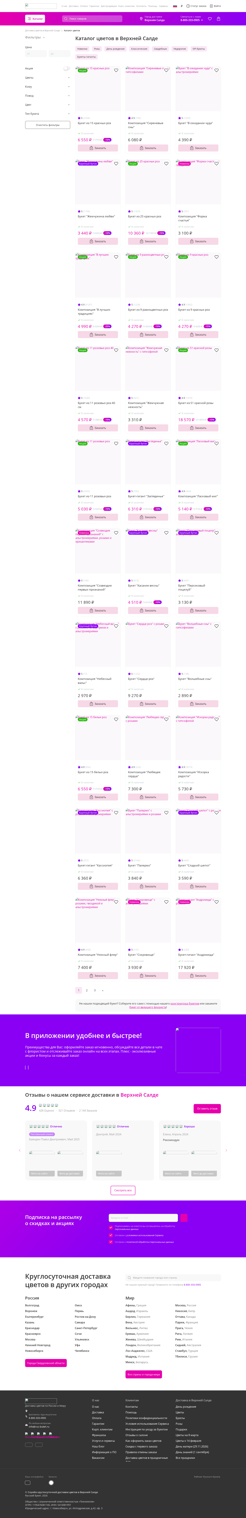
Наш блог (98, 1446)
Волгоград (32, 1305)
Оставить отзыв (207, 1108)
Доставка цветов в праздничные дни (147, 1459)
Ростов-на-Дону (85, 1317)
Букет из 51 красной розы (195, 403)
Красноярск (33, 1334)
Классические (139, 48)
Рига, (178, 1334)
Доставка (73, 6)
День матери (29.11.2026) (192, 1446)
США (149, 1351)
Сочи (78, 1334)
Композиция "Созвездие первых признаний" (95, 587)
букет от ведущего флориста (147, 1007)
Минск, (130, 1362)
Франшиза (99, 1435)
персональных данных (127, 1229)
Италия (187, 1339)
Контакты (141, 6)
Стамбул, (181, 1351)
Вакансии (98, 1458)
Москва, (180, 1305)
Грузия (193, 1356)
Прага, (179, 1328)
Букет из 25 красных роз (144, 216)
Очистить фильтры (48, 125)
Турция (193, 1351)
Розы (97, 48)
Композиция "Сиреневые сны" (145, 125)
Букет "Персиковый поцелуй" (191, 587)
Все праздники (185, 1458)
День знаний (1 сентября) (192, 1452)
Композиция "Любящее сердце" (144, 774)
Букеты (180, 1418)
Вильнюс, (132, 1328)
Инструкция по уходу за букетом (147, 1429)
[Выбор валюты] (182, 6)
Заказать (100, 148)
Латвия (188, 1334)
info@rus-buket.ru (39, 1426)
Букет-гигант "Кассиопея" (95, 865)
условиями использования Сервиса (144, 1235)
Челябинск (82, 1351)
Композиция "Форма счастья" (192, 218)
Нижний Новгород (37, 1345)
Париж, (180, 1322)
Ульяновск (82, 1339)
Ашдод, (131, 1311)
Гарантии (94, 6)
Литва (143, 1328)
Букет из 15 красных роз (94, 123)
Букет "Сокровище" (141, 955)
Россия (191, 1305)
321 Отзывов (66, 1110)
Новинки (82, 48)
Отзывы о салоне (137, 1435)
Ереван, (131, 1334)
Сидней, (180, 1345)
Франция (192, 1322)
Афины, (131, 1305)
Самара (80, 1322)
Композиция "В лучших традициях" (94, 312)
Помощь (152, 6)
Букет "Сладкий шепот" (194, 865)
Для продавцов (109, 6)
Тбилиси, (181, 1356)
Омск (78, 1305)
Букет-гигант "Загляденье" (146, 496)
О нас (64, 6)
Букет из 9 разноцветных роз (148, 309)
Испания (143, 1356)
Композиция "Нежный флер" (98, 955)
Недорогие (180, 48)
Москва (30, 1339)
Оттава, (180, 1317)
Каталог (38, 18)
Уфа (77, 1345)
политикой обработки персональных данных (150, 1241)
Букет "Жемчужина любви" (96, 216)
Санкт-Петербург (86, 1328)
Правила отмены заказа (141, 1452)
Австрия (139, 1322)
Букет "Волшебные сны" (195, 679)
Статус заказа (198, 6)
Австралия (194, 1345)
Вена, (129, 1322)
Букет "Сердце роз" (141, 679)
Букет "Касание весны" (143, 585)
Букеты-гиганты (86, 56)
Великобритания (148, 1345)
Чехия (188, 1328)
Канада (191, 1317)
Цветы (180, 1412)
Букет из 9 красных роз (194, 309)
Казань (29, 1322)
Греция (141, 1305)
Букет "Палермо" (139, 865)
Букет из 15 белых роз (93, 772)
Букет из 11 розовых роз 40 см (96, 405)
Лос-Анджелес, (135, 1351)
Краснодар (32, 1328)
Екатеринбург (34, 1317)
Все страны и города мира (144, 1374)
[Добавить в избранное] (116, 70)
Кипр (191, 1311)
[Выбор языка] (175, 6)
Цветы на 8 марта (187, 1435)
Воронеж (31, 1311)
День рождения (115, 48)
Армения (142, 1334)
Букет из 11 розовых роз (94, 496)
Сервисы (163, 6)
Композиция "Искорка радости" (193, 774)
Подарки (181, 1429)
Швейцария (145, 1339)
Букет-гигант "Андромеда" (196, 955)
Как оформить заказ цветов (143, 1441)
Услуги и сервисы (103, 1441)
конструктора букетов (185, 1003)
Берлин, (131, 1317)
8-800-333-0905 (192, 1284)
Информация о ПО (104, 1452)
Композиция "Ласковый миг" (198, 496)
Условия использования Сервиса (147, 1424)
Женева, (131, 1339)
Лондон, (131, 1345)
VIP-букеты (199, 48)
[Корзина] (218, 18)
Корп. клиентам (126, 6)
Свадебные (160, 48)
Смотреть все (123, 1190)
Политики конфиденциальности (146, 1418)
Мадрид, (131, 1356)
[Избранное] (210, 18)
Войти (217, 6)
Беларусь (142, 1362)
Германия (143, 1317)
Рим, (178, 1339)
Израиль (142, 1311)
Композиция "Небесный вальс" (94, 681)
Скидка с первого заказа (141, 1446)
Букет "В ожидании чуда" (195, 123)
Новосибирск (34, 1351)
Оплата (84, 6)
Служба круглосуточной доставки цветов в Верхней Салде (63, 1492)
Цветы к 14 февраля (188, 1441)
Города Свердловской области (46, 1363)
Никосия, (181, 1311)
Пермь (79, 1311)
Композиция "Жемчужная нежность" (146, 405)
